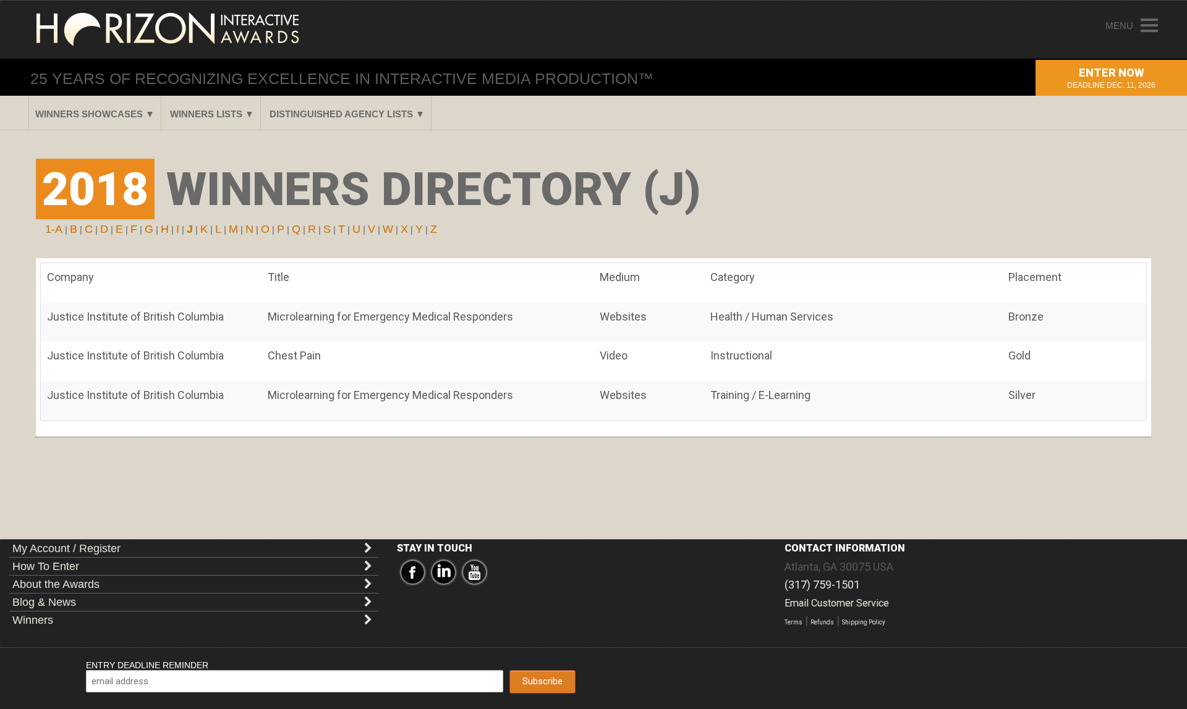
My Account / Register (66, 548)
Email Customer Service (837, 603)
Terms (793, 622)
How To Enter (45, 566)
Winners (32, 620)
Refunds (822, 622)
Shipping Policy (863, 622)
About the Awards (56, 584)
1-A (53, 229)
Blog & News (44, 602)
